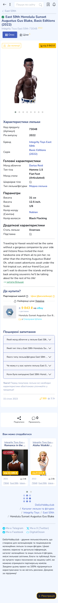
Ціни (26, 35)
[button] (15, 112)
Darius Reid (36, 165)
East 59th (10, 11)
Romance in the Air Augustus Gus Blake (14, 444)
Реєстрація (48, 596)
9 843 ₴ (26, 308)
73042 (6, 483)
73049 (34, 483)
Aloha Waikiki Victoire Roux (43, 444)
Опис (11, 35)
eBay (40, 308)
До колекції (13, 45)
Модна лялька (38, 186)
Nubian (33, 212)
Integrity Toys (37, 142)
